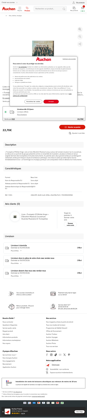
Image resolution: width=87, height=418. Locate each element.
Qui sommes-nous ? (9, 355)
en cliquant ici (18, 392)
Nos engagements (9, 361)
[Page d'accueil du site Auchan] (8, 9)
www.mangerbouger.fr (38, 396)
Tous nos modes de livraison (55, 325)
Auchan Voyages (52, 337)
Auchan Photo (51, 343)
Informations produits (10, 337)
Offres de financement (53, 331)
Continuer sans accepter (69, 59)
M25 (13, 119)
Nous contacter (8, 322)
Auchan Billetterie (52, 340)
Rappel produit (8, 331)
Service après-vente (9, 328)
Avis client (6, 334)
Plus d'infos (15, 251)
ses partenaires (23, 67)
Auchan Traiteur (51, 334)
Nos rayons (6, 343)
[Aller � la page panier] (82, 9)
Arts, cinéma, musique (15, 16)
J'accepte (51, 101)
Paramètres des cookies (33, 101)
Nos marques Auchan (10, 358)
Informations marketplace (12, 340)
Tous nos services (52, 346)
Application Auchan (9, 367)
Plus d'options (22, 115)
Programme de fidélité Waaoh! (56, 328)
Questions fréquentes (10, 325)
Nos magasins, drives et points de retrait (59, 322)
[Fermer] (3, 412)
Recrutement (7, 364)
